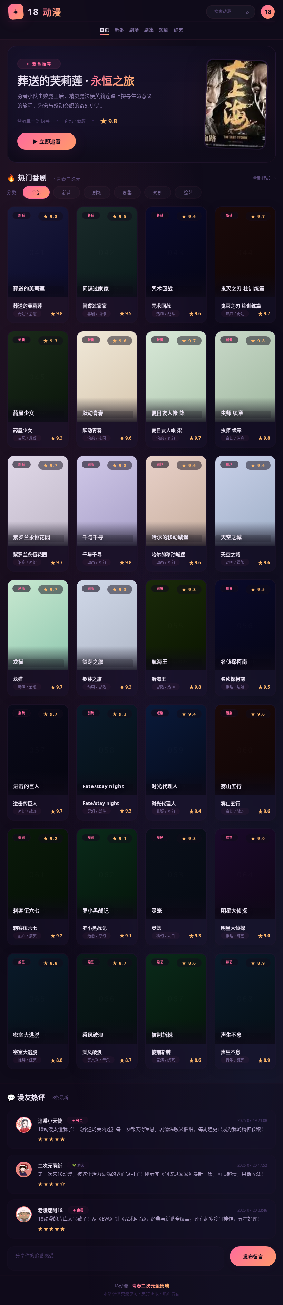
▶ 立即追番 (46, 142)
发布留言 (253, 1256)
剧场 (96, 192)
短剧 (157, 192)
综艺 (188, 192)
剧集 (127, 192)
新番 (66, 192)
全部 (36, 192)
